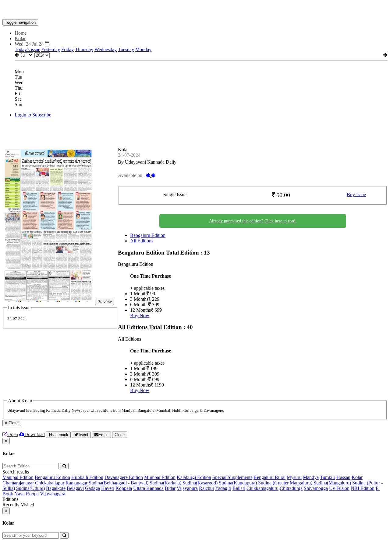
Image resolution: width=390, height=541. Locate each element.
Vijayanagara (52, 493)
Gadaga (92, 488)
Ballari (238, 488)
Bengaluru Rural (269, 477)
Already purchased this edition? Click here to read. (252, 221)
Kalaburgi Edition (194, 477)
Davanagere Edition (124, 477)
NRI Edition (362, 488)
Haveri (107, 488)
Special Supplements (232, 477)
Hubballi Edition (87, 477)
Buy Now (139, 315)
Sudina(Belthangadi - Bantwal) (118, 482)
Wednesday (105, 49)
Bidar (170, 488)
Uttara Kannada (148, 488)
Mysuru (294, 477)
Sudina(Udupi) (30, 488)
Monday (143, 49)
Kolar (357, 477)
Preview (105, 302)
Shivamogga (316, 488)
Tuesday (126, 49)
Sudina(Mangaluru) (332, 482)
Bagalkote (56, 488)
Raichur (206, 488)
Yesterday (50, 49)
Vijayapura (187, 488)
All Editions (141, 240)
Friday (67, 49)
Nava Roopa (26, 493)
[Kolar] (195, 10)
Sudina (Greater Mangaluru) (285, 482)
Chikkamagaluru (262, 488)
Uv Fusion (339, 488)
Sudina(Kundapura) (238, 482)
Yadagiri (223, 488)
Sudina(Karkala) (165, 482)
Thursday (84, 49)
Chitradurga (291, 488)
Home (21, 33)
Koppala (123, 488)
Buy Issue (356, 194)
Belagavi (75, 488)
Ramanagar (76, 482)
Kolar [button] (20, 38)
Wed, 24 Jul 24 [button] (30, 44)
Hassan (343, 477)
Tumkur (327, 477)
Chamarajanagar (18, 482)
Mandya (311, 477)
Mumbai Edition (160, 477)
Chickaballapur (49, 482)
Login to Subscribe (33, 114)
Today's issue (27, 49)
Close (120, 434)
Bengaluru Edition (147, 235)
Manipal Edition (18, 477)
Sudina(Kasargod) (200, 482)
